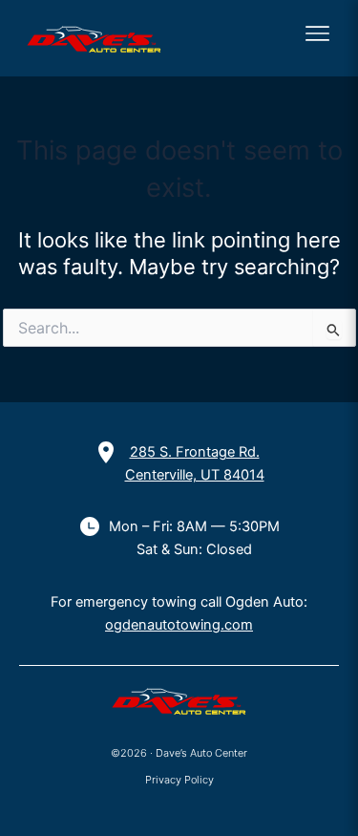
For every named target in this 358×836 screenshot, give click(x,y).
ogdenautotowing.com (179, 624)
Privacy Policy (179, 779)
